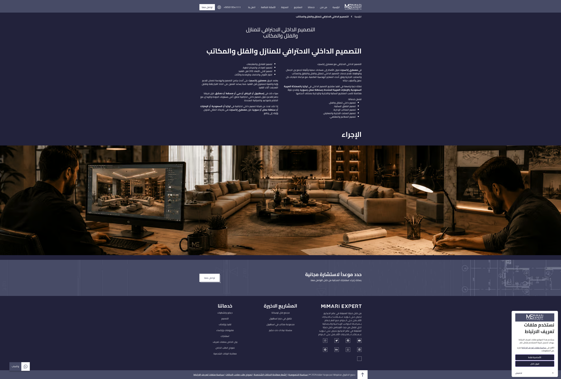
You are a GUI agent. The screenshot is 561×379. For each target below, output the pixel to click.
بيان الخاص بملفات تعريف (225, 342)
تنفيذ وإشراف (225, 324)
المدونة (285, 7)
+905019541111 (232, 7)
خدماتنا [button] (311, 7)
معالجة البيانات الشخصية (225, 353)
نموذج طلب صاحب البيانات (239, 374)
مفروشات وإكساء (225, 330)
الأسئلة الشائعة (268, 7)
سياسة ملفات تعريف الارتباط (208, 374)
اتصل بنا (252, 7)
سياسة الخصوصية (298, 374)
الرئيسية (336, 7)
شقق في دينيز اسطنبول (280, 318)
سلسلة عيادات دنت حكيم (280, 330)
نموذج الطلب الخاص (225, 348)
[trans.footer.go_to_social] (359, 340)
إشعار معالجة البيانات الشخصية (270, 374)
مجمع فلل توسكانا (280, 312)
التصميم (225, 318)
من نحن (323, 7)
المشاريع (298, 7)
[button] (219, 7)
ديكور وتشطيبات (225, 312)
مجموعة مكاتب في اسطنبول (280, 324)
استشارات (225, 336)
